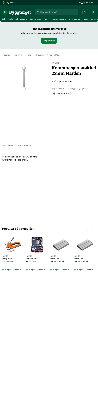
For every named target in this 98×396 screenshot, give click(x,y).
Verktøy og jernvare (22, 55)
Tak (45, 19)
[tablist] (23, 145)
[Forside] (16, 12)
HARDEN (55, 63)
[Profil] (93, 12)
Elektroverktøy (75, 19)
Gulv (4, 19)
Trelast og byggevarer (17, 19)
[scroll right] (94, 229)
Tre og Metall (54, 55)
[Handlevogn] (85, 12)
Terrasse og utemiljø (57, 19)
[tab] (7, 145)
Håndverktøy (40, 55)
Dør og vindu (35, 19)
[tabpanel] (23, 157)
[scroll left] (89, 229)
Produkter (6, 55)
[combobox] (56, 12)
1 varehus (67, 81)
